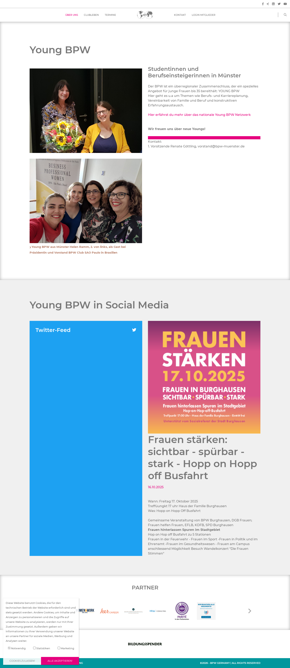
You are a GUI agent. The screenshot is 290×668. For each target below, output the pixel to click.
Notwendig (18, 648)
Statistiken (43, 648)
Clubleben (91, 14)
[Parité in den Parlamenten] (182, 610)
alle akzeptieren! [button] (60, 660)
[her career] (109, 611)
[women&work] (85, 611)
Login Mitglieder (203, 14)
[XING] (268, 4)
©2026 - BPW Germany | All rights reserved (230, 662)
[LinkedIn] (273, 4)
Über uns (71, 14)
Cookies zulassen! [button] (22, 660)
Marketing (67, 648)
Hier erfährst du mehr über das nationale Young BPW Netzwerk (199, 115)
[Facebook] (263, 4)
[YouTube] (285, 4)
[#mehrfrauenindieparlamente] (206, 611)
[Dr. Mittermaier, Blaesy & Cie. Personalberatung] (133, 611)
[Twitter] (279, 4)
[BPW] (145, 15)
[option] (204, 377)
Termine (110, 14)
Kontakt (180, 14)
